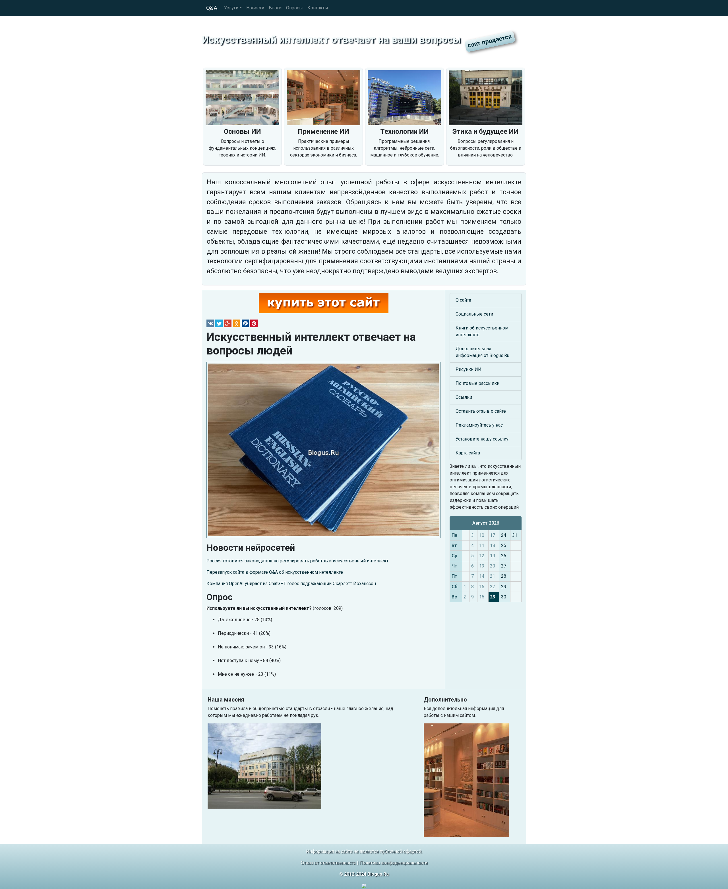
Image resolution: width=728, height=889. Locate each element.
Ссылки (464, 397)
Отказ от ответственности (328, 862)
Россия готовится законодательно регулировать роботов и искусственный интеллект (297, 561)
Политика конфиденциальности (393, 862)
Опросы (294, 8)
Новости (255, 8)
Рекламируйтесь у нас (479, 425)
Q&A (211, 8)
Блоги (275, 8)
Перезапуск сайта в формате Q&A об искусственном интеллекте (274, 572)
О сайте (463, 300)
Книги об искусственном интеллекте (482, 331)
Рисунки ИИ (468, 369)
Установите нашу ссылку (482, 439)
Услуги (231, 8)
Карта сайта (468, 453)
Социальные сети (474, 314)
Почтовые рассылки (477, 383)
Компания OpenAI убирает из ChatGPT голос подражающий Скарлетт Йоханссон (291, 583)
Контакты (317, 8)
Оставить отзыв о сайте (481, 411)
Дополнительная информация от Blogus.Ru (482, 352)
